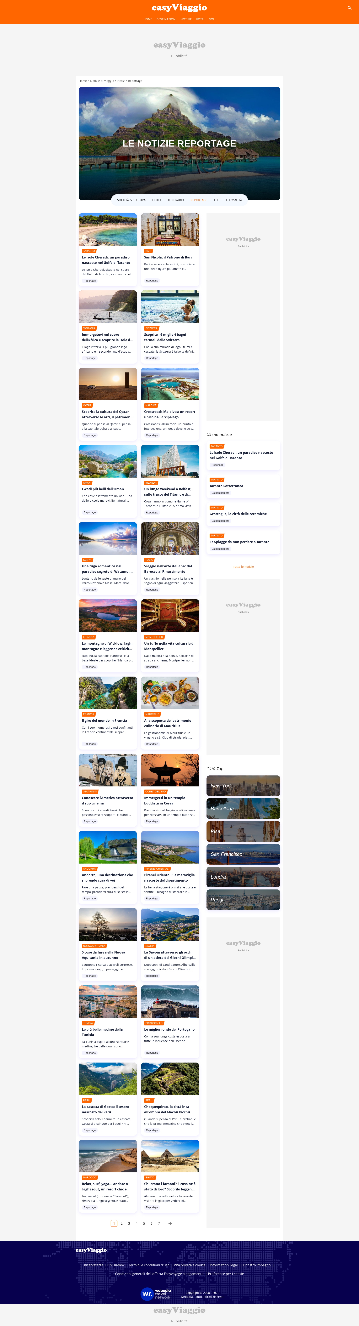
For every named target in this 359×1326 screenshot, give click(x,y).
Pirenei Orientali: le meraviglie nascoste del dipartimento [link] (169, 878)
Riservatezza (93, 1265)
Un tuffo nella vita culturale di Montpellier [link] (169, 646)
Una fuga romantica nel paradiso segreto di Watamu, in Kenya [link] (108, 571)
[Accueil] (179, 8)
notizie (186, 19)
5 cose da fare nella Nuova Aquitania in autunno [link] (103, 955)
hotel (200, 19)
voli (212, 19)
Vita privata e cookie (189, 1265)
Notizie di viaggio (102, 81)
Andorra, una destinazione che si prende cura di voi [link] (107, 878)
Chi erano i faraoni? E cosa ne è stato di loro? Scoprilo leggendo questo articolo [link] (170, 1189)
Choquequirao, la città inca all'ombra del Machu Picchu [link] (167, 1109)
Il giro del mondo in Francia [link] (104, 720)
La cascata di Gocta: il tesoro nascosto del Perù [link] (105, 1109)
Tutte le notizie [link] (243, 567)
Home (148, 19)
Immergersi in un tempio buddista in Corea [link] (164, 801)
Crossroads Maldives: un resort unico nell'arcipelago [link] (169, 414)
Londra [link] (218, 877)
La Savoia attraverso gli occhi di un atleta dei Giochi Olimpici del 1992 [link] (169, 957)
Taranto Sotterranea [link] (226, 486)
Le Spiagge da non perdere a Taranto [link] (239, 542)
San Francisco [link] (226, 854)
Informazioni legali (224, 1265)
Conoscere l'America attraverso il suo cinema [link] (107, 801)
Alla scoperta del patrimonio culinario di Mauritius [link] (167, 723)
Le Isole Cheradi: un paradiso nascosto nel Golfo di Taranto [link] (106, 260)
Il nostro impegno (257, 1265)
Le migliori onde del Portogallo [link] (169, 1029)
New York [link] (221, 786)
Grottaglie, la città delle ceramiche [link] (238, 514)
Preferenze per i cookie (226, 1273)
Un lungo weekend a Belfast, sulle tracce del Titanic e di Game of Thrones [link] (168, 494)
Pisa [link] (215, 831)
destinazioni (166, 19)
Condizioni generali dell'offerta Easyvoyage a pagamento (159, 1273)
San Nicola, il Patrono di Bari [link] (168, 257)
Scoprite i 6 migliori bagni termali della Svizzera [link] (165, 337)
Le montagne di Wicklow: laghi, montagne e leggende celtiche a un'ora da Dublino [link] (108, 648)
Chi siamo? (116, 1265)
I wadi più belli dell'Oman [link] (103, 489)
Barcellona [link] (222, 808)
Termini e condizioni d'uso (149, 1265)
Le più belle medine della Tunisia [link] (102, 1032)
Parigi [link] (217, 900)
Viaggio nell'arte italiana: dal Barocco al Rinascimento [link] (168, 569)
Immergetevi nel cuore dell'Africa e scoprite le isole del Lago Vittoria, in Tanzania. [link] (107, 340)
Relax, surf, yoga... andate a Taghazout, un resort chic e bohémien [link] (105, 1189)
